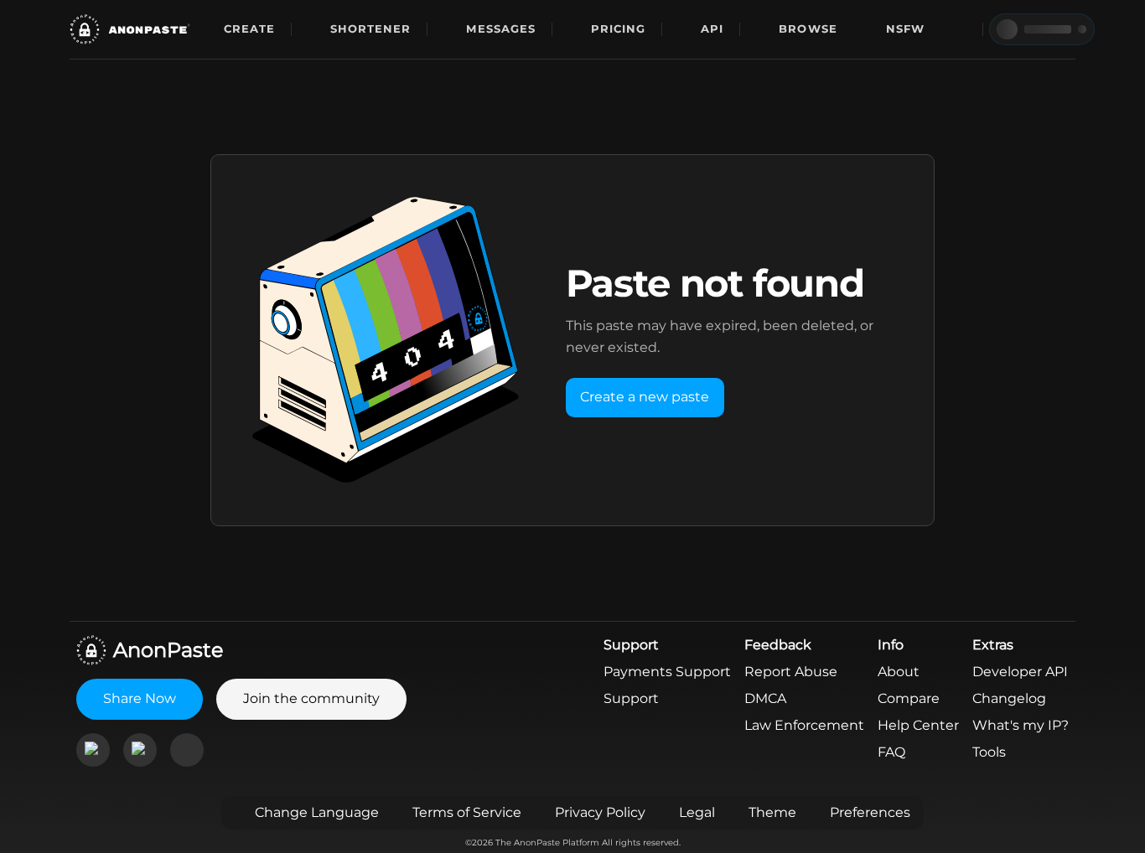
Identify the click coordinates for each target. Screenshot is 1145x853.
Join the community (311, 698)
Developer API (1020, 672)
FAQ (891, 752)
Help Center (918, 725)
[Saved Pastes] (958, 29)
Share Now (139, 698)
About (899, 672)
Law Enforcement (804, 725)
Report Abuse (790, 672)
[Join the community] (93, 750)
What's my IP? (1020, 725)
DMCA (765, 698)
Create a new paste (644, 397)
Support (631, 698)
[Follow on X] (187, 750)
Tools (989, 752)
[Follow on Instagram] (140, 750)
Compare (909, 698)
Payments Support (667, 672)
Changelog (1009, 698)
